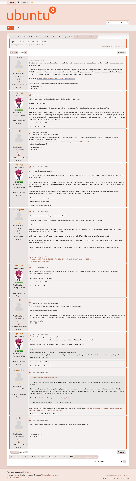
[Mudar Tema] (32, 2)
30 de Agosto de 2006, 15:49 (40, 211)
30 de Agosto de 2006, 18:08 (40, 267)
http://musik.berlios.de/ (81, 142)
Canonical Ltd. (53, 475)
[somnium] (19, 82)
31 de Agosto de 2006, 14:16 (40, 372)
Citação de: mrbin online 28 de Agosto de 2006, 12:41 (45, 377)
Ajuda (104, 478)
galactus (19, 93)
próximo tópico (120, 47)
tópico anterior (107, 47)
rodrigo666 (19, 209)
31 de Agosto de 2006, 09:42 (40, 334)
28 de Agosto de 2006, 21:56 (40, 95)
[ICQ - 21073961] (18, 79)
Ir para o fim (14, 52)
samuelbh (19, 370)
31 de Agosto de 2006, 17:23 (40, 420)
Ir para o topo (14, 452)
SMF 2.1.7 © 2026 (13, 478)
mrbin (19, 57)
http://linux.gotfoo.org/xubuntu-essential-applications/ (56, 78)
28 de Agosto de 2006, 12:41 (36, 60)
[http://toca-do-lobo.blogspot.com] (19, 234)
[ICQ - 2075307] (18, 231)
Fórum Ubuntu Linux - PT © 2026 (117, 476)
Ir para (97, 461)
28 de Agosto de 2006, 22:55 (40, 132)
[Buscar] (115, 22)
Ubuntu (44, 475)
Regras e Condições (113, 478)
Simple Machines (25, 478)
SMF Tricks (27, 472)
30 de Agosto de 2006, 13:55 (40, 166)
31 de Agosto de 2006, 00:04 (40, 301)
